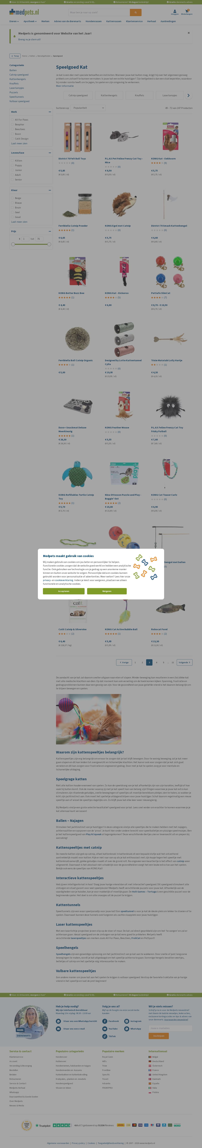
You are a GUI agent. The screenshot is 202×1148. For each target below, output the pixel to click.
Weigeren (106, 591)
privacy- (47, 580)
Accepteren (63, 591)
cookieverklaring (64, 580)
